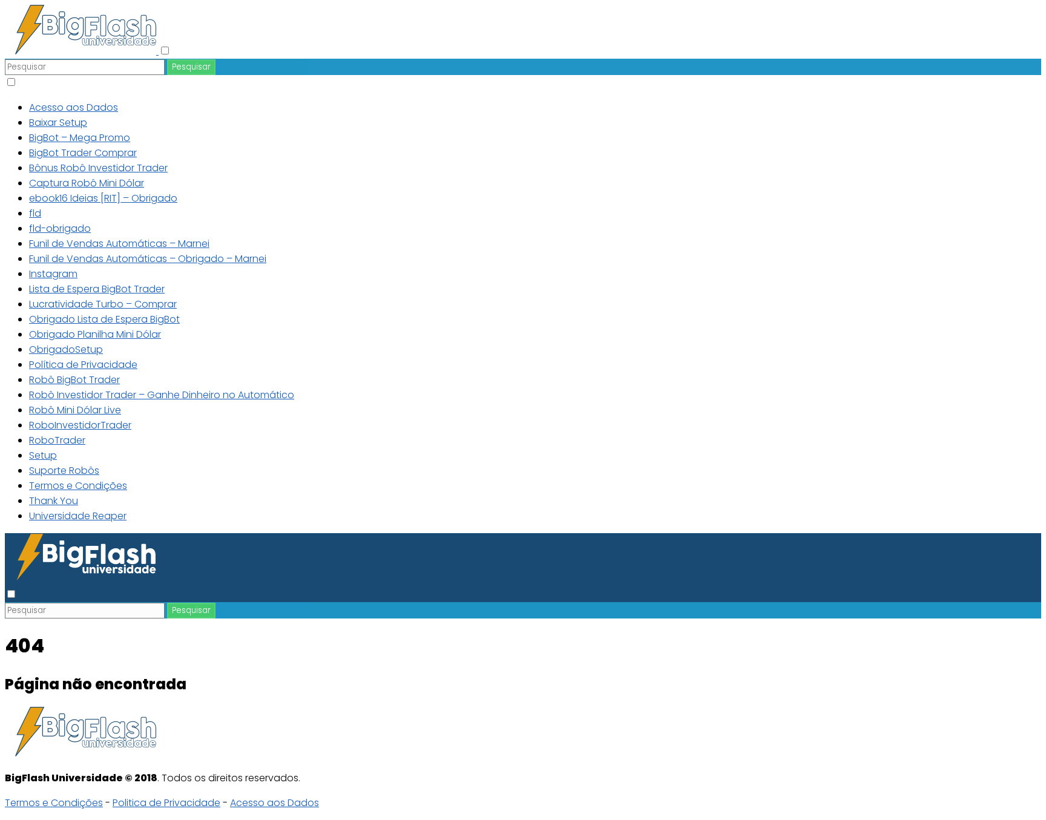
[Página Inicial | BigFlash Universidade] (82, 51)
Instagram (53, 274)
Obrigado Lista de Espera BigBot (104, 319)
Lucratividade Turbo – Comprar (103, 304)
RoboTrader (57, 440)
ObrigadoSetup (66, 349)
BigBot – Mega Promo (79, 138)
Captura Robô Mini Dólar (86, 183)
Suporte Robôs (64, 470)
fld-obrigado (60, 228)
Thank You (53, 501)
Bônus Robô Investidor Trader (98, 168)
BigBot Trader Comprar (83, 153)
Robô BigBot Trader (74, 380)
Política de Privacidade (83, 365)
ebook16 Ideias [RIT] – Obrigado (103, 198)
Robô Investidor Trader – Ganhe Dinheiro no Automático (161, 395)
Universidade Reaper (78, 516)
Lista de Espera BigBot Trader (97, 289)
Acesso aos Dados (73, 107)
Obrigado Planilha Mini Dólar (95, 334)
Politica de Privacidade (166, 803)
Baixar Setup (58, 123)
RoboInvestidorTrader (80, 425)
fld (35, 213)
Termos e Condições (78, 486)
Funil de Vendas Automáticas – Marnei (119, 244)
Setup (43, 455)
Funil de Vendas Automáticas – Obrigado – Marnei (147, 259)
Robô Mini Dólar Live (75, 410)
